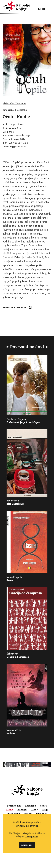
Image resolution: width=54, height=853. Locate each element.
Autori (34, 810)
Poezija (28, 813)
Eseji (45, 810)
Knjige (10, 810)
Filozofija (41, 813)
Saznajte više (31, 836)
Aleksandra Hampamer (14, 103)
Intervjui (22, 810)
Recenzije (30, 806)
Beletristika (21, 110)
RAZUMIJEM (27, 845)
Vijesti (43, 806)
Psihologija (13, 813)
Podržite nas (14, 806)
